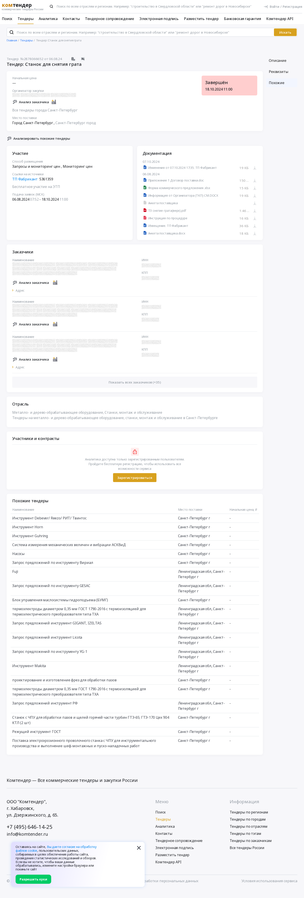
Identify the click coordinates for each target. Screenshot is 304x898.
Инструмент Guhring (30, 535)
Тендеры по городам (248, 819)
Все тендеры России (247, 847)
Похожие (276, 82)
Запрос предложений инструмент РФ (45, 703)
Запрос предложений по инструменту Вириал (52, 562)
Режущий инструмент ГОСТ (36, 731)
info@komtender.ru (27, 834)
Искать (285, 32)
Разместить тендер (201, 18)
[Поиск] (51, 6)
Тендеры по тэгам (245, 833)
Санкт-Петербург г (194, 518)
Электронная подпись (159, 18)
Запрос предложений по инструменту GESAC (51, 585)
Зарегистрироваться (134, 477)
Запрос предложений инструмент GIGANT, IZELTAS (56, 623)
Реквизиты (278, 71)
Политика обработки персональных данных (160, 880)
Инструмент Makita (29, 665)
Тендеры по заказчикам (251, 840)
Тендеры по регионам (249, 812)
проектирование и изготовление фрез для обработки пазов (64, 680)
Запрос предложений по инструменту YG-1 (49, 651)
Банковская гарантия (242, 18)
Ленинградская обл (194, 571)
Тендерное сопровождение (109, 18)
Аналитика (48, 18)
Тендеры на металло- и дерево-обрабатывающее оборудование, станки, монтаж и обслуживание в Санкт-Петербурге (115, 417)
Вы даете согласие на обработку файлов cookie (56, 849)
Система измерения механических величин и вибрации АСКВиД (69, 544)
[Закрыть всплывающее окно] (138, 847)
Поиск (7, 18)
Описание (277, 60)
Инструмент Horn (27, 527)
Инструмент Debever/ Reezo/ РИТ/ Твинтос (49, 518)
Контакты (71, 18)
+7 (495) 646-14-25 (30, 826)
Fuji (15, 571)
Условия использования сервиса (269, 880)
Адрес (20, 290)
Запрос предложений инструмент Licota (47, 637)
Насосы (18, 553)
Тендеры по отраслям (249, 826)
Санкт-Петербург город (75, 122)
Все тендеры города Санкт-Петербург (44, 110)
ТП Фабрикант (25, 179)
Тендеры (26, 18)
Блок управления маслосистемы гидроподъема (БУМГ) (60, 599)
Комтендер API (279, 18)
